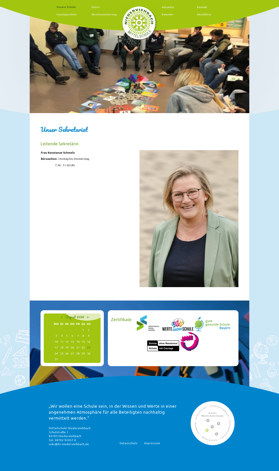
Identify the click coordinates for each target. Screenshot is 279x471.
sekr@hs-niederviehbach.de (69, 444)
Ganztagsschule (67, 14)
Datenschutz (129, 443)
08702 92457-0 (65, 440)
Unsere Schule (66, 7)
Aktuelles (168, 7)
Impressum (152, 443)
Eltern (96, 7)
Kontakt (202, 7)
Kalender (168, 14)
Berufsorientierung (104, 14)
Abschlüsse (204, 14)
